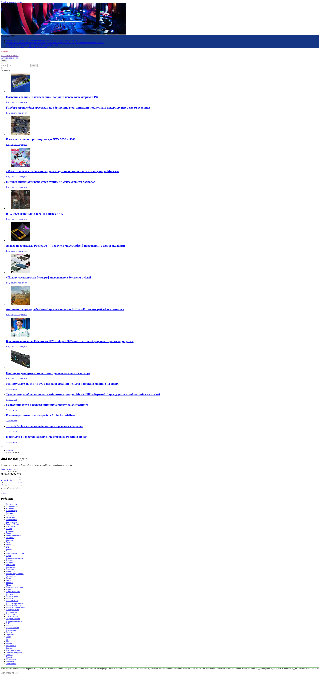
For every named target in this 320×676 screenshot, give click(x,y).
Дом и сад (10, 544)
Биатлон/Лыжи (12, 524)
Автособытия (12, 506)
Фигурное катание (14, 650)
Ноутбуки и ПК (12, 610)
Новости (9, 598)
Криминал (10, 567)
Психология (11, 630)
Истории (10, 562)
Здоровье (10, 551)
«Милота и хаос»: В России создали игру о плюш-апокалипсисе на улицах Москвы (62, 171)
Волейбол (10, 538)
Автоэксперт (11, 511)
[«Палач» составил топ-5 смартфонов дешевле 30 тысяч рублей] (20, 272)
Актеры (9, 513)
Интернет (10, 560)
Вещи (8, 533)
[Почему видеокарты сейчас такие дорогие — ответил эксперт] (20, 368)
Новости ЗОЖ (12, 601)
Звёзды (9, 549)
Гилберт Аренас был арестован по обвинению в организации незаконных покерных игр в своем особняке (78, 107)
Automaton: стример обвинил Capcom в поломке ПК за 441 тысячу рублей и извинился (65, 309)
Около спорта (12, 616)
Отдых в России (13, 619)
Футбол (9, 655)
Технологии (11, 646)
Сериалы (10, 634)
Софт (8, 637)
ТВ (7, 641)
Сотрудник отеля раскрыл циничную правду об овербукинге (32, 45)
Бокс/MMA (11, 526)
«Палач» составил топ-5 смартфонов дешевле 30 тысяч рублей (48, 277)
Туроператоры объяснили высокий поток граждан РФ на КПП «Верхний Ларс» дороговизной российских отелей (55, 43)
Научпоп (10, 594)
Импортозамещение (14, 558)
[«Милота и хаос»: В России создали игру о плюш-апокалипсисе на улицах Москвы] (20, 166)
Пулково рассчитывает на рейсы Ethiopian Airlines (27, 47)
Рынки (9, 632)
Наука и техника (13, 592)
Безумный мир (12, 522)
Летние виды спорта (15, 574)
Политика (10, 625)
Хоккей (9, 657)
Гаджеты (10, 540)
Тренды (9, 648)
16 (21, 482)
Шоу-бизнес (11, 659)
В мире (9, 529)
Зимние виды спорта (15, 553)
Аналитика (11, 515)
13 (11, 482)
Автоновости (11, 504)
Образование (11, 612)
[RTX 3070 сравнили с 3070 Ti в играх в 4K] (20, 208)
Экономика (11, 664)
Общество (10, 614)
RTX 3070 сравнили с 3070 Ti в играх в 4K (34, 213)
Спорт (8, 639)
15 (17, 482)
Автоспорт (10, 508)
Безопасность (11, 520)
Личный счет (11, 576)
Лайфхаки (10, 571)
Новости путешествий (15, 607)
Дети (8, 542)
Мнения (9, 583)
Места (8, 580)
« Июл (3, 493)
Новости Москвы (13, 605)
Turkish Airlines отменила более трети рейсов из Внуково (44, 426)
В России (10, 531)
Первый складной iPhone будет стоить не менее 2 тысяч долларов (50, 181)
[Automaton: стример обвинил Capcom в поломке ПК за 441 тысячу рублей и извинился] (20, 304)
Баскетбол (10, 517)
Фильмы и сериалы (14, 652)
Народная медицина (14, 587)
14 (15, 482)
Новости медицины (14, 603)
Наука (8, 589)
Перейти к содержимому (11, 2)
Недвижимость (12, 596)
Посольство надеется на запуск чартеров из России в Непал (46, 436)
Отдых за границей (14, 621)
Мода (8, 585)
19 (8, 485)
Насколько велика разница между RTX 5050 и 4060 (40, 139)
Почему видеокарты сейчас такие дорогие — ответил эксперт (48, 373)
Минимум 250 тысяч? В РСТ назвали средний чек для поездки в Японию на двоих (41, 40)
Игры (8, 556)
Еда (7, 547)
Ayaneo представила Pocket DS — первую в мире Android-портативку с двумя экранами (65, 245)
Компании (10, 565)
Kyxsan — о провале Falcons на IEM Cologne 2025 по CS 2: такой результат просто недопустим (70, 341)
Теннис (9, 643)
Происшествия (12, 628)
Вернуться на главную (10, 469)
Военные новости (13, 535)
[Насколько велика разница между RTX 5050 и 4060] (20, 134)
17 (2, 485)
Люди (8, 578)
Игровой (4, 51)
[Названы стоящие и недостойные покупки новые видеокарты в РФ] (20, 92)
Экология (10, 661)
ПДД (8, 623)
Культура (10, 569)
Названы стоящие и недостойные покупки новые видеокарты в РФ (52, 97)
